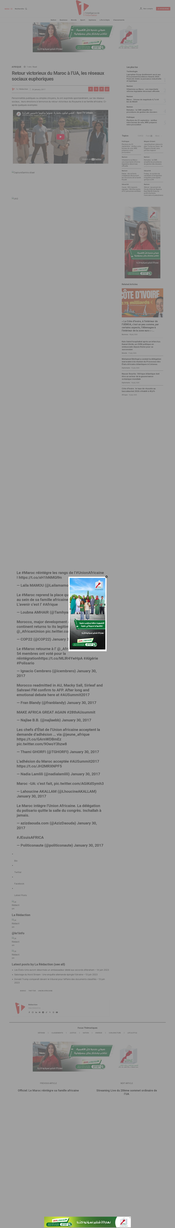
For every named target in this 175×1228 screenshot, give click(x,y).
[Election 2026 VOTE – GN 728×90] (87, 1227)
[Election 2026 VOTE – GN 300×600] (87, 649)
